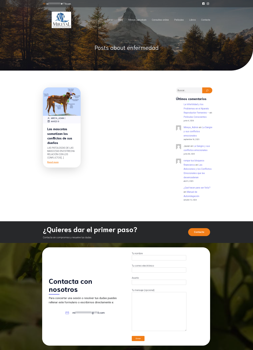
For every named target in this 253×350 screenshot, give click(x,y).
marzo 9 (55, 121)
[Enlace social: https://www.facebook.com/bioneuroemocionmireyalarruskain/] (203, 3)
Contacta (205, 19)
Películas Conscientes (195, 117)
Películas (179, 19)
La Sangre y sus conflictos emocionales (198, 131)
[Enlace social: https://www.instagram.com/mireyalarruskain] (208, 3)
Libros (192, 19)
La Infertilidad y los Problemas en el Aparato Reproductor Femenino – (196, 108)
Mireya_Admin (57, 118)
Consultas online (160, 19)
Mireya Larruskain (137, 19)
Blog (120, 19)
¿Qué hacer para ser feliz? (197, 187)
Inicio (110, 19)
